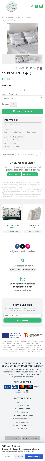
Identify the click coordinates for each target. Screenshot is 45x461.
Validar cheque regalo (23, 425)
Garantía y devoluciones (23, 415)
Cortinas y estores (30, 438)
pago (19, 82)
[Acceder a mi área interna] (36, 6)
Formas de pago (23, 409)
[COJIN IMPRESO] (33, 214)
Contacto (23, 429)
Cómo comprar (23, 402)
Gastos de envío (23, 412)
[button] (20, 52)
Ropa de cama (13, 438)
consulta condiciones (22, 290)
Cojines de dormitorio (22, 191)
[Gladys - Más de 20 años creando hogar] (11, 6)
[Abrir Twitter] (22, 246)
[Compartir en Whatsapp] (34, 68)
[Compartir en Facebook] (27, 68)
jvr (40, 191)
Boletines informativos (23, 419)
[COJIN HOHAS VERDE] (12, 214)
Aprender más (29, 451)
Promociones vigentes (23, 422)
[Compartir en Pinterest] (38, 68)
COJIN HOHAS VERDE (12, 225)
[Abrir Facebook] (17, 246)
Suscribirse (22, 320)
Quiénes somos (23, 405)
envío (13, 82)
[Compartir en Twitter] (30, 68)
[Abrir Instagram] (28, 246)
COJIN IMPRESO (33, 225)
